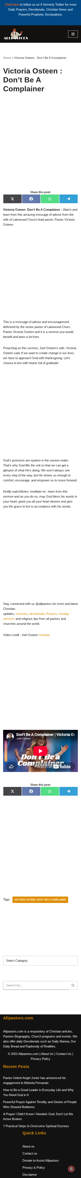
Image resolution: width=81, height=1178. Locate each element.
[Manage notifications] (71, 1169)
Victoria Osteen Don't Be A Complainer (40, 899)
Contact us (29, 1153)
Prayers (51, 613)
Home (7, 57)
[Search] (73, 985)
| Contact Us (62, 1054)
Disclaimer (29, 1174)
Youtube (44, 635)
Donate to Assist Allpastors (40, 1160)
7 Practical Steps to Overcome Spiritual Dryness (36, 1126)
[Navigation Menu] (73, 34)
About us (28, 1146)
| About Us (46, 1054)
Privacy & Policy (33, 1167)
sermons (22, 613)
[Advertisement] (40, 146)
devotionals (37, 613)
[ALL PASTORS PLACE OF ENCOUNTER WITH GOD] (15, 34)
